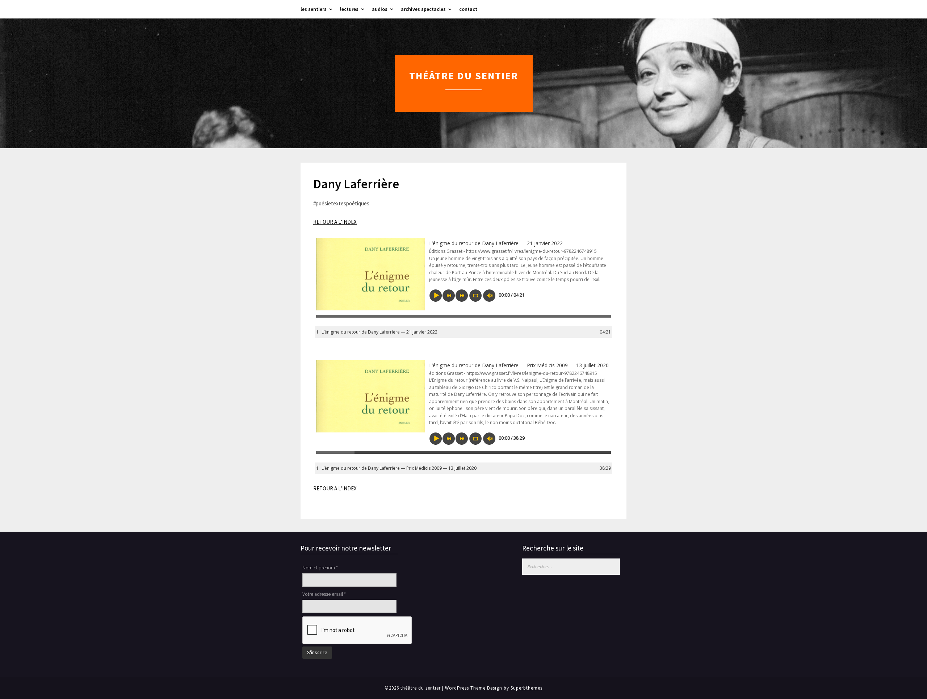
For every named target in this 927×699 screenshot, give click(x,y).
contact (468, 9)
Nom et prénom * (320, 567)
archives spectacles (423, 9)
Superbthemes (526, 688)
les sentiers (314, 9)
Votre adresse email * (324, 594)
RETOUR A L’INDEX (335, 221)
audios (379, 9)
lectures (349, 9)
